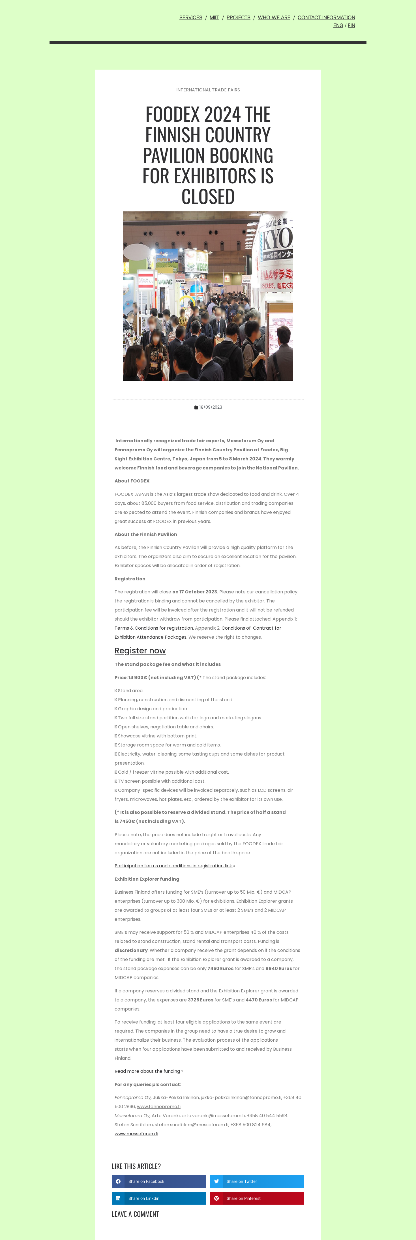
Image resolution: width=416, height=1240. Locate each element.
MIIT (214, 18)
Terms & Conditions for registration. (154, 628)
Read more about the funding (147, 1071)
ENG (338, 26)
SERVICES (190, 18)
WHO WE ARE (274, 18)
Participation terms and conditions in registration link (173, 866)
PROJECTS (238, 18)
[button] (159, 1181)
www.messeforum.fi (136, 1133)
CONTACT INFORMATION (326, 18)
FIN (351, 26)
